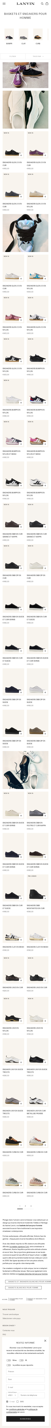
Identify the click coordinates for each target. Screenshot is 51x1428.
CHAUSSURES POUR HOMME (16, 1299)
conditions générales (17, 1409)
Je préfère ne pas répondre (23, 1365)
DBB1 (45, 1255)
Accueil (5, 1299)
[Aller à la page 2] (31, 1206)
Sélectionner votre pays (12, 1318)
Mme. (15, 1360)
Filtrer (13, 56)
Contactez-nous (9, 1330)
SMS (22, 1402)
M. (26, 1360)
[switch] (8, 1360)
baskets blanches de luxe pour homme (32, 1274)
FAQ (4, 1334)
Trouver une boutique (11, 1314)
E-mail (12, 1402)
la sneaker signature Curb (19, 1246)
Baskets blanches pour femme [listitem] (23, 1287)
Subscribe (25, 1419)
